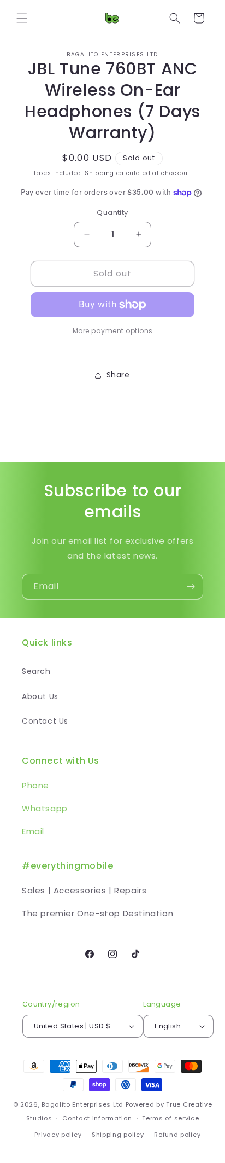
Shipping (99, 173)
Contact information (97, 1118)
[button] (22, 18)
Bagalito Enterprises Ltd (82, 1104)
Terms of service (170, 1118)
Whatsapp (45, 808)
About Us (40, 696)
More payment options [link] (113, 330)
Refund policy (177, 1134)
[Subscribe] (191, 587)
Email (33, 831)
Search (36, 671)
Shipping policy (118, 1134)
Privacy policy (57, 1134)
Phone (35, 785)
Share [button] (118, 374)
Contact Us (45, 721)
